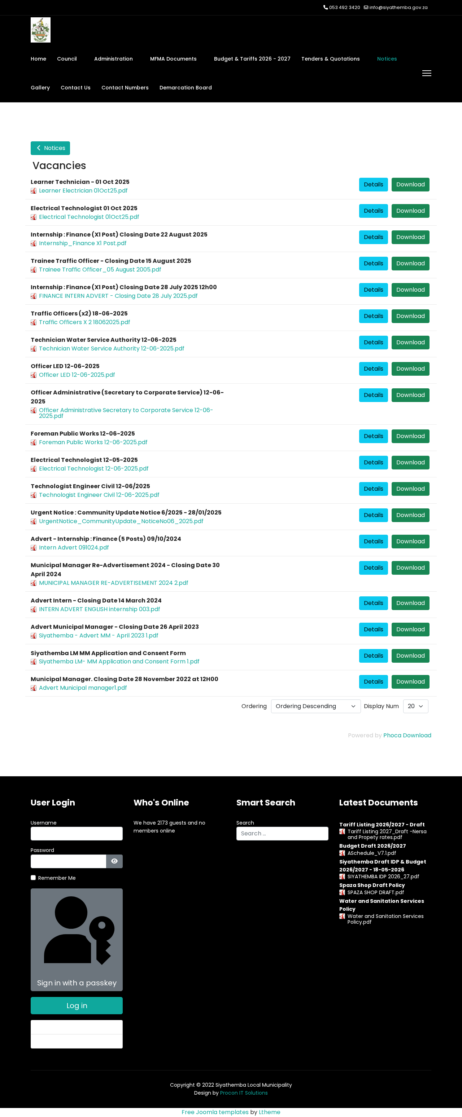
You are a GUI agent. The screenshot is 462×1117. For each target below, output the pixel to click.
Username (44, 822)
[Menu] (426, 73)
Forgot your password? (65, 1027)
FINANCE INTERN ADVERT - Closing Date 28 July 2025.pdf (118, 296)
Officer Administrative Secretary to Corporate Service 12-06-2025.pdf (126, 413)
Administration (113, 58)
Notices (387, 58)
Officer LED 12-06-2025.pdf (77, 375)
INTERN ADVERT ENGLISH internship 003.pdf (99, 609)
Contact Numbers (125, 87)
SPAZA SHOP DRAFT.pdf (376, 892)
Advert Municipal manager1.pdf (83, 688)
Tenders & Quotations (330, 58)
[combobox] (282, 833)
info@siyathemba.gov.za (399, 7)
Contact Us (76, 87)
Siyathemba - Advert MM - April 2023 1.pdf (98, 635)
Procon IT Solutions (244, 1092)
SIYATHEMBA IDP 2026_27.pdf (383, 876)
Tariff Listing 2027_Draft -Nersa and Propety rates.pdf (387, 834)
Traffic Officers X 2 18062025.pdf (84, 322)
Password (42, 850)
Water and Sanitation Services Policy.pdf (386, 919)
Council (67, 58)
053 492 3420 (344, 7)
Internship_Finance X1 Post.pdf (83, 243)
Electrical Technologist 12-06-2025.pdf (94, 468)
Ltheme (269, 1112)
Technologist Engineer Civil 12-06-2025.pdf (99, 495)
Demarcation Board (186, 87)
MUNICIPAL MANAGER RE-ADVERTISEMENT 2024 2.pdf (113, 583)
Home (38, 58)
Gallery (40, 87)
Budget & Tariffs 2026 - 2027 (252, 58)
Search (245, 822)
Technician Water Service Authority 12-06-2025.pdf (111, 348)
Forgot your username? (66, 1041)
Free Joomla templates (215, 1112)
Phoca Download (407, 735)
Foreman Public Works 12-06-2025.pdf (93, 442)
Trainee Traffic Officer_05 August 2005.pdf (100, 269)
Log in (76, 1006)
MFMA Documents (173, 58)
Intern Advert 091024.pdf (74, 547)
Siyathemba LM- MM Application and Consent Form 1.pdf (119, 661)
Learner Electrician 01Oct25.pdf (83, 190)
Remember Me (57, 878)
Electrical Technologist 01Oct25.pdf (89, 217)
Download (410, 184)
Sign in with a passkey (77, 983)
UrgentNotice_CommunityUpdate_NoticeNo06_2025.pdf (121, 521)
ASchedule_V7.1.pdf (372, 853)
